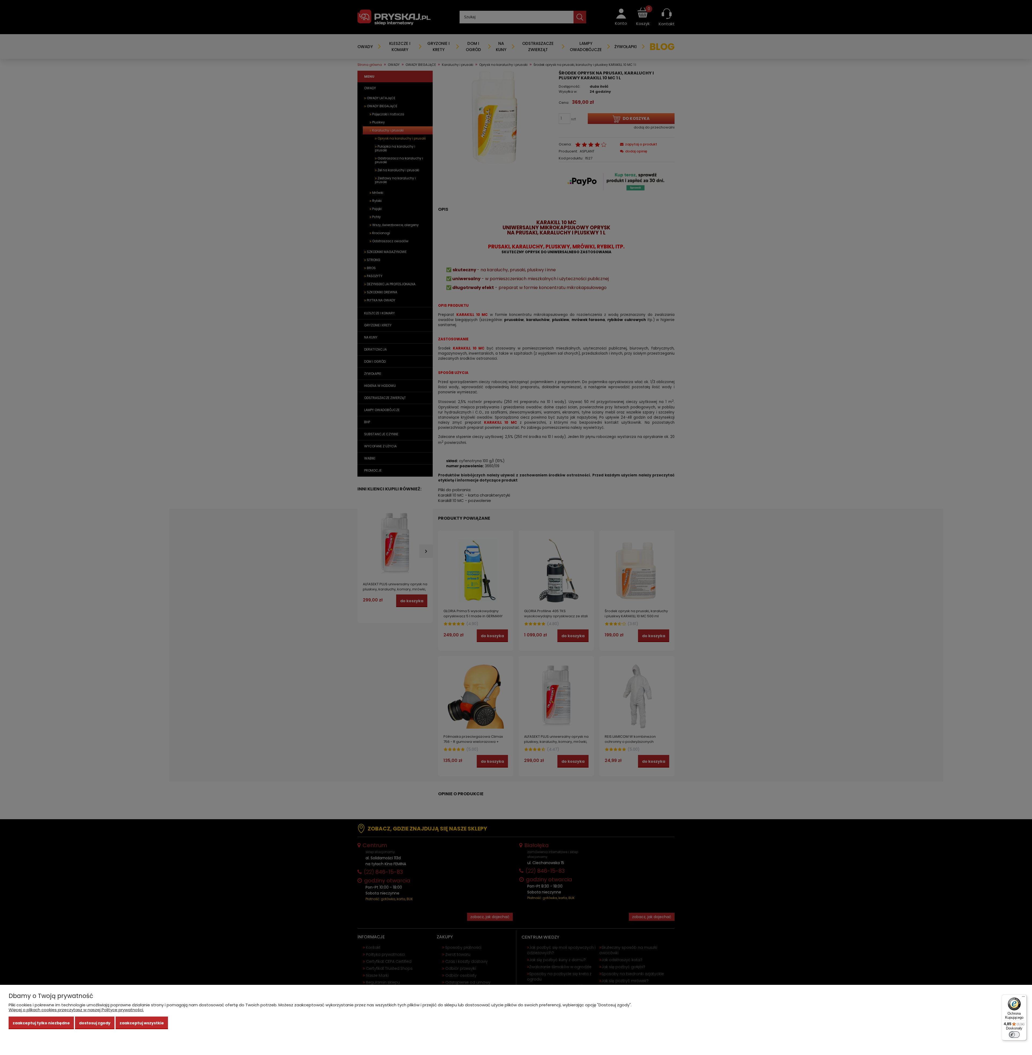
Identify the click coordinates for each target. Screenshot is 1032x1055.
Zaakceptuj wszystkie (142, 1023)
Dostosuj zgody (94, 1023)
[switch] (1014, 1034)
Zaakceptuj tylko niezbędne (41, 1023)
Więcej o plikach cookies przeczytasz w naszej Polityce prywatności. (76, 1010)
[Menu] (1023, 998)
